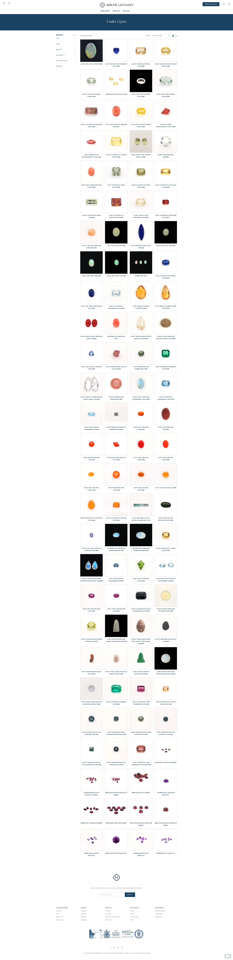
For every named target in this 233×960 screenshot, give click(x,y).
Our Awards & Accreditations (112, 917)
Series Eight (147, 953)
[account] (9, 3)
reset (74, 35)
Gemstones (105, 11)
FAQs (57, 914)
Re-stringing (84, 920)
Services (116, 11)
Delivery (132, 911)
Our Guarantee (134, 917)
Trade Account (211, 4)
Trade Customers (60, 920)
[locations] (4, 3)
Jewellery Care (59, 917)
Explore (126, 11)
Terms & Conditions (160, 911)
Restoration (83, 917)
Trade (131, 920)
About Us (107, 911)
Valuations (83, 911)
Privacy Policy (158, 914)
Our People (108, 914)
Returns (132, 914)
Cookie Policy (158, 917)
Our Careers (108, 920)
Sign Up (130, 894)
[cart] (229, 4)
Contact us (58, 911)
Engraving (83, 914)
